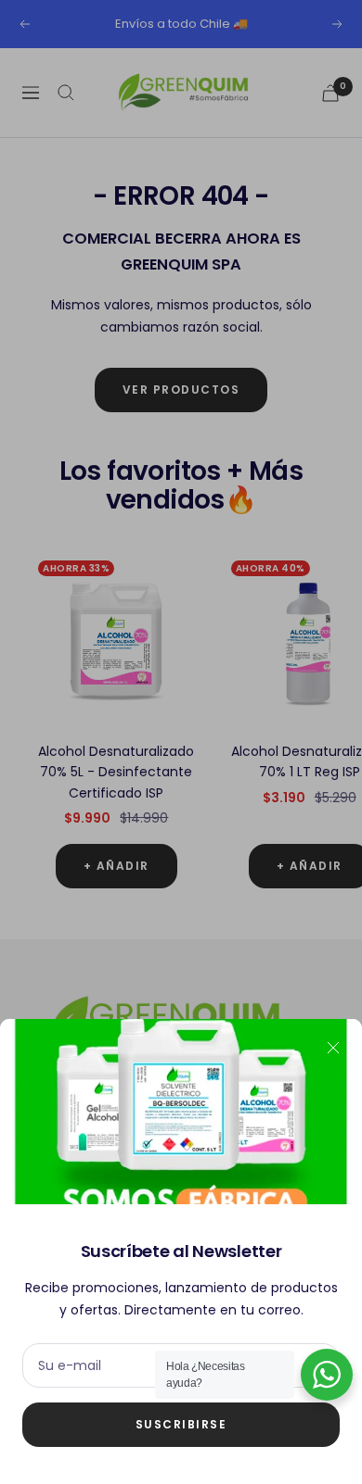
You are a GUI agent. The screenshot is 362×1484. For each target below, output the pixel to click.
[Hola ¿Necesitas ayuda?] (327, 1375)
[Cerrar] (333, 1047)
